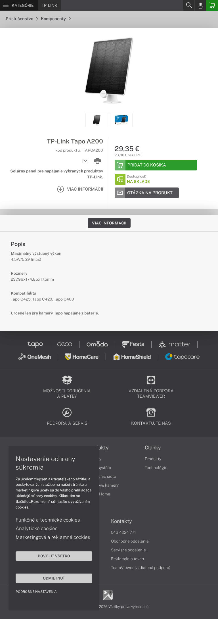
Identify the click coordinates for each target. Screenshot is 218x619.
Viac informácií (109, 223)
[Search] (188, 5)
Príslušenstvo (20, 18)
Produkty (153, 459)
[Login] (200, 5)
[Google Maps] (108, 594)
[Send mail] (85, 161)
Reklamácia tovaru (128, 559)
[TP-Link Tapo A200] (109, 70)
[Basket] (212, 5)
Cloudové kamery (103, 485)
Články (153, 447)
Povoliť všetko (54, 556)
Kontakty (121, 521)
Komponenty (54, 18)
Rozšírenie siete (101, 476)
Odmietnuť (54, 578)
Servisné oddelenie (128, 550)
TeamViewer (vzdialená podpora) (140, 567)
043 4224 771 (123, 532)
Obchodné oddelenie (130, 541)
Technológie (156, 467)
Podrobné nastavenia (36, 592)
